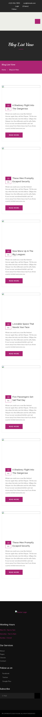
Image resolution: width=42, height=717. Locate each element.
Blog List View (14, 70)
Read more (14, 135)
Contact (3, 661)
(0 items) (25, 6)
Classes (3, 658)
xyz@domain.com (29, 3)
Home (4, 70)
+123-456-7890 (14, 3)
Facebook (5, 673)
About (2, 651)
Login (17, 6)
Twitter (5, 677)
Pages (2, 654)
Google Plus (6, 681)
